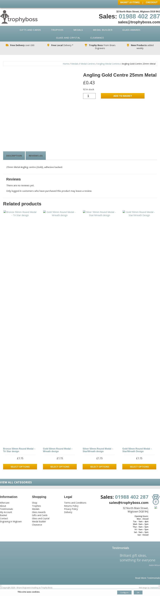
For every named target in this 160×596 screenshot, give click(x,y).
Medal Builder (102, 29)
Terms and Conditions (75, 502)
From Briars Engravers (102, 47)
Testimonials (6, 508)
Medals (78, 29)
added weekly (142, 47)
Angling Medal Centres (108, 63)
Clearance (97, 37)
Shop (34, 502)
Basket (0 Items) (130, 2)
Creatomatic (154, 588)
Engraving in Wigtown (11, 521)
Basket (3, 515)
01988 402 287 (139, 16)
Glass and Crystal (68, 37)
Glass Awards (131, 29)
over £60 (22, 45)
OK (138, 592)
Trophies (57, 29)
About (3, 505)
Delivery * (62, 45)
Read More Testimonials (147, 577)
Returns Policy (71, 505)
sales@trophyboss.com (139, 22)
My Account (6, 512)
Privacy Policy (71, 508)
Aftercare (4, 502)
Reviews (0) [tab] (36, 155)
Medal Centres (87, 63)
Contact (4, 518)
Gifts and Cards (30, 29)
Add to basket (122, 95)
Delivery (68, 512)
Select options (20, 466)
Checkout (152, 2)
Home (66, 63)
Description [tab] (14, 155)
